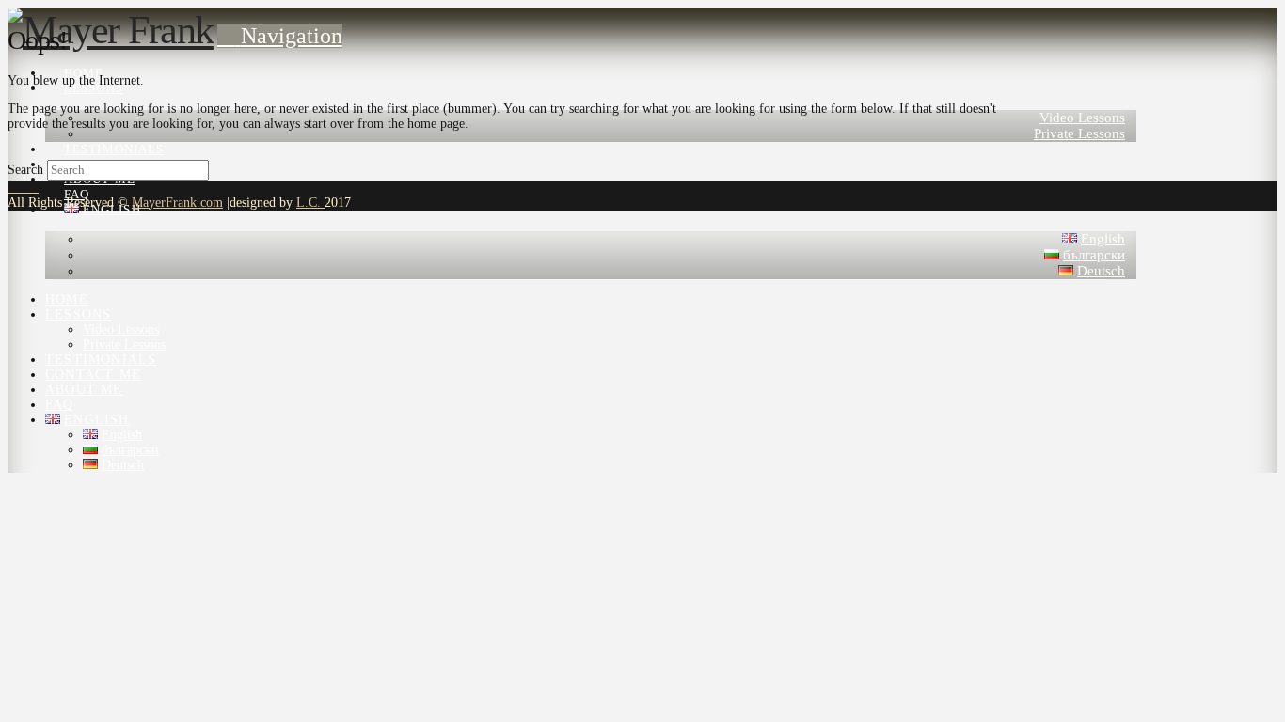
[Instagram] (33, 187)
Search (25, 170)
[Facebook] (13, 187)
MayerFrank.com (177, 203)
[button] (279, 36)
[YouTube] (23, 187)
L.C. (310, 203)
